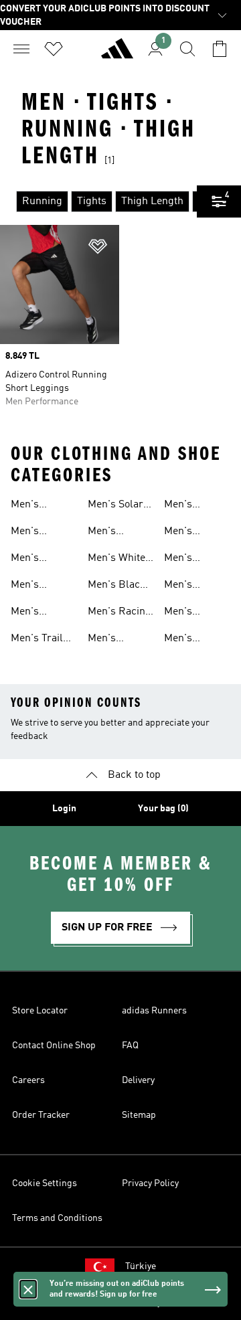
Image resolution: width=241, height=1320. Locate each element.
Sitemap (139, 1115)
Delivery (138, 1080)
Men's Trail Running (37, 640)
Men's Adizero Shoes (28, 559)
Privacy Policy (150, 1183)
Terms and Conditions (57, 1218)
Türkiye (140, 1266)
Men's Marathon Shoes (110, 640)
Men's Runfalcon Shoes (112, 533)
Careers (28, 1080)
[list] (98, 201)
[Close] (28, 1289)
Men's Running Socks (184, 613)
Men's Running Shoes (31, 506)
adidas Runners (154, 1010)
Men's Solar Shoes (115, 506)
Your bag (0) (163, 808)
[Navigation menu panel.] (21, 49)
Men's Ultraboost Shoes (35, 586)
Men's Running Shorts (184, 533)
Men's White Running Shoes (116, 559)
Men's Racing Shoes (119, 613)
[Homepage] (117, 54)
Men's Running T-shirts (190, 506)
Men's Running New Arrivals (43, 533)
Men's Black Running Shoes (117, 586)
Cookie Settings (44, 1183)
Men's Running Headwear (188, 640)
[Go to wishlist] (53, 49)
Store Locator (40, 1010)
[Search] (187, 49)
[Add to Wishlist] (97, 249)
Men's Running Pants (184, 586)
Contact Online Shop (54, 1045)
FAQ (130, 1045)
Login (64, 808)
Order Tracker (41, 1115)
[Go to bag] (220, 49)
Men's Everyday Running (32, 613)
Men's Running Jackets (184, 559)
